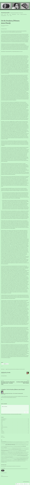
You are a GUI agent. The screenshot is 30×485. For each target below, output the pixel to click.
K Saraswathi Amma (5, 450)
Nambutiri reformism (4, 454)
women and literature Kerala (14, 458)
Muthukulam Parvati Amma (25, 453)
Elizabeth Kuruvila (16, 446)
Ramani (21, 454)
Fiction (5, 14)
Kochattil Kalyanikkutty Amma (16, 449)
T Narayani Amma (12, 455)
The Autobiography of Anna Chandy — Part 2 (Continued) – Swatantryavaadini (13, 393)
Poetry (8, 15)
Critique (7, 14)
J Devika (7, 25)
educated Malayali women (11, 446)
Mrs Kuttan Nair (2, 453)
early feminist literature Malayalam (20, 444)
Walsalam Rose (15, 455)
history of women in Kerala (6, 449)
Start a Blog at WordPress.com (26, 481)
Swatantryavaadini (5, 12)
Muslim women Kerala (19, 453)
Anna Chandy (3, 441)
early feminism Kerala (10, 444)
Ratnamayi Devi (23, 454)
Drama (2, 422)
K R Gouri (26, 449)
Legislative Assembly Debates (23, 14)
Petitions (11, 15)
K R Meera (28, 449)
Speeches (18, 14)
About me (2, 14)
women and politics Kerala (21, 458)
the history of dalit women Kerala (7, 455)
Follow (3, 470)
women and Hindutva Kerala (9, 458)
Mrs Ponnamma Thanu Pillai (7, 453)
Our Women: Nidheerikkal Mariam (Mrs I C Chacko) (22, 382)
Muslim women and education (13, 453)
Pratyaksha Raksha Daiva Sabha (16, 454)
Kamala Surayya (10, 449)
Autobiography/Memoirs (3, 15)
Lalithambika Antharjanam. (22, 450)
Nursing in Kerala (8, 454)
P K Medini (11, 454)
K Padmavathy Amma (23, 449)
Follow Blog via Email (3, 464)
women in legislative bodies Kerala (19, 459)
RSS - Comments (3, 437)
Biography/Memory (14, 14)
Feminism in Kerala (20, 446)
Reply (4, 394)
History (10, 14)
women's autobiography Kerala (22, 455)
